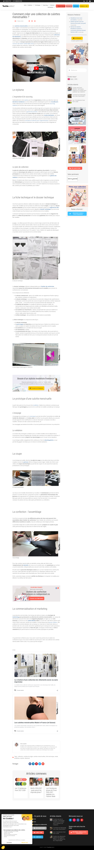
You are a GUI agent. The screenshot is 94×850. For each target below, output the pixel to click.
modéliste (35, 405)
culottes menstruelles (39, 756)
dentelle (25, 565)
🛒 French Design (60, 6)
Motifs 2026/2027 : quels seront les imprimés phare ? (36, 790)
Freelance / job (83, 6)
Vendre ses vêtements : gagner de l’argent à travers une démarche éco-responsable (59, 838)
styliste (26, 100)
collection (20, 756)
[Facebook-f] (78, 820)
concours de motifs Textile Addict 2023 (23, 43)
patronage (20, 324)
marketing (15, 617)
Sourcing (45, 5)
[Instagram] (74, 820)
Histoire (52, 5)
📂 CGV (34, 822)
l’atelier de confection (47, 286)
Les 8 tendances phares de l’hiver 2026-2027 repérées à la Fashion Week (51, 792)
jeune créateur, (53, 622)
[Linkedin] (70, 820)
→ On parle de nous (39, 816)
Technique (37, 5)
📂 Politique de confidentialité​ (39, 824)
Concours (76, 6)
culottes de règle (28, 756)
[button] (29, 21)
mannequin (33, 416)
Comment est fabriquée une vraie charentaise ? (78, 95)
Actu (25, 5)
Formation (50, 7)
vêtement (27, 758)
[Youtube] (81, 820)
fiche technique (50, 756)
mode (56, 756)
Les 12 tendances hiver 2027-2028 (20, 789)
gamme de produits (32, 111)
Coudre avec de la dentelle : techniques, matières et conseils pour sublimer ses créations (79, 90)
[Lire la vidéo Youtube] (36, 68)
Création (30, 5)
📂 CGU (34, 819)
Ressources (69, 6)
